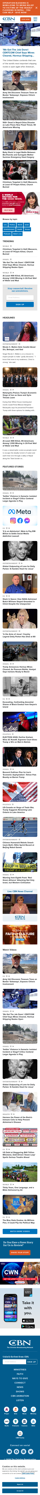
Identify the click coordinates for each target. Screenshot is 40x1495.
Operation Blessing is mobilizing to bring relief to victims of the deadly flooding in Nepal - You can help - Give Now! (18, 8)
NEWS (20, 1387)
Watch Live (17, 234)
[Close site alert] (36, 8)
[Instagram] (23, 1451)
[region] (20, 1477)
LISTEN (20, 1400)
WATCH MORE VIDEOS (20, 1231)
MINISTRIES (20, 1369)
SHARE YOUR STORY (20, 1252)
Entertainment (9, 229)
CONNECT (20, 1382)
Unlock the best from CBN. (16, 1356)
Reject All (20, 1484)
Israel (27, 224)
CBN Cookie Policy (28, 1473)
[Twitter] (30, 1451)
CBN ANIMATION (20, 1396)
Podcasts (7, 234)
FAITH (20, 1374)
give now (26, 19)
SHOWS (20, 1391)
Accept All (20, 1491)
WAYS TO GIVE (20, 1378)
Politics (12, 224)
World (20, 224)
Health (19, 229)
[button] (34, 19)
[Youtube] (9, 1451)
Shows (27, 229)
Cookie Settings (20, 1478)
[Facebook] (16, 1451)
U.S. (5, 224)
